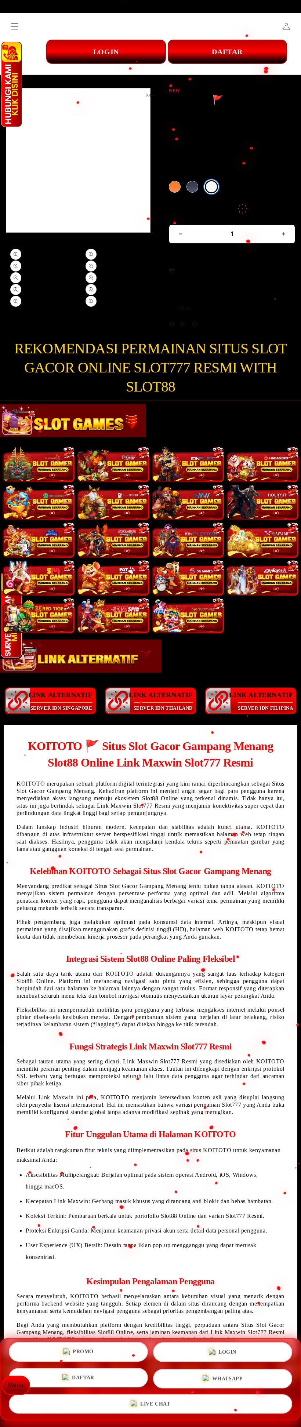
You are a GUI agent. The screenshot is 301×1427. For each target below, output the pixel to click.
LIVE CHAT (155, 1401)
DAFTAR (83, 1378)
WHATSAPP (227, 1377)
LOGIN (227, 1354)
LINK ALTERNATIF (61, 701)
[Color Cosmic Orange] (175, 187)
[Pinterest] (196, 325)
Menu (15, 1385)
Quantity (181, 215)
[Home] (147, 60)
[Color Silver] (211, 186)
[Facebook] (174, 325)
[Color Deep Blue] (192, 187)
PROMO (83, 1354)
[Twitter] (184, 325)
